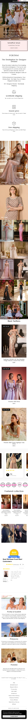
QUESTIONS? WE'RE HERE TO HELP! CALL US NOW (14, 678)
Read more (20, 98)
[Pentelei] (14, 656)
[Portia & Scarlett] (14, 603)
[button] (20, 1)
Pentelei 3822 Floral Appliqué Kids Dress (14, 443)
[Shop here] (14, 21)
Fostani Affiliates (14, 699)
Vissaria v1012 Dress (14, 401)
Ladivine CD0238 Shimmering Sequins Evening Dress (5, 580)
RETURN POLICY (14, 685)
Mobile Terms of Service (14, 702)
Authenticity (14, 693)
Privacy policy (14, 689)
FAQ (14, 682)
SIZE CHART (14, 691)
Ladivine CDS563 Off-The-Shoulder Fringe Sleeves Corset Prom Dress (14, 360)
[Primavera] (14, 630)
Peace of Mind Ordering (14, 695)
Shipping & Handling (14, 697)
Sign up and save (13, 708)
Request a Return (14, 687)
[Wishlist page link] (21, 5)
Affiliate (14, 704)
